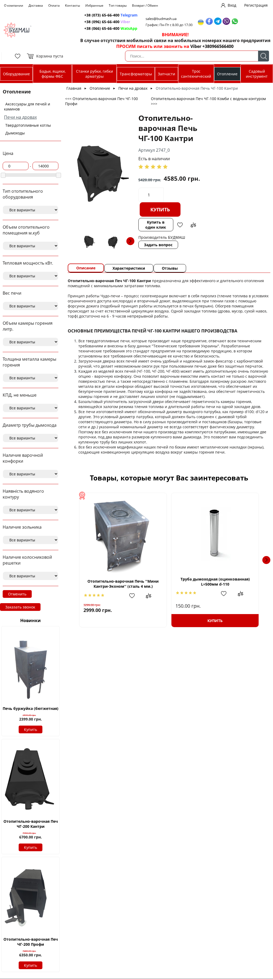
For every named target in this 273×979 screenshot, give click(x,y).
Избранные (94, 5)
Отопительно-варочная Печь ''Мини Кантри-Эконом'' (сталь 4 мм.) (123, 584)
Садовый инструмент (257, 74)
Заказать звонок (20, 607)
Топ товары (118, 5)
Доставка (36, 5)
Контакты (72, 5)
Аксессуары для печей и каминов (27, 106)
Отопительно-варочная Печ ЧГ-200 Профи (30, 942)
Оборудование (16, 73)
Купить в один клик (155, 225)
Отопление (227, 73)
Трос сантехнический (196, 74)
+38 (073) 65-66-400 (101, 15)
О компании (13, 5)
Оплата (54, 5)
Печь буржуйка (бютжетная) (30, 708)
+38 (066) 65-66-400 (101, 28)
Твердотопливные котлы (28, 125)
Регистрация (256, 5)
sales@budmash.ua (161, 19)
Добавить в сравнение (193, 225)
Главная (73, 88)
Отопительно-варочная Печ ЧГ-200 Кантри (30, 824)
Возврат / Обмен (145, 5)
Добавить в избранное (180, 225)
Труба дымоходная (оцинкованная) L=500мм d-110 (215, 582)
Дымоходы (15, 132)
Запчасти (166, 73)
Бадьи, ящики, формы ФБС (52, 74)
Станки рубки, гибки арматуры (94, 74)
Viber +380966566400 (212, 46)
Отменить (17, 594)
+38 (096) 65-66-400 (101, 21)
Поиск (263, 56)
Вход (232, 5)
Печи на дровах (20, 117)
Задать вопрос (158, 244)
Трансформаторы (136, 73)
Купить (30, 729)
